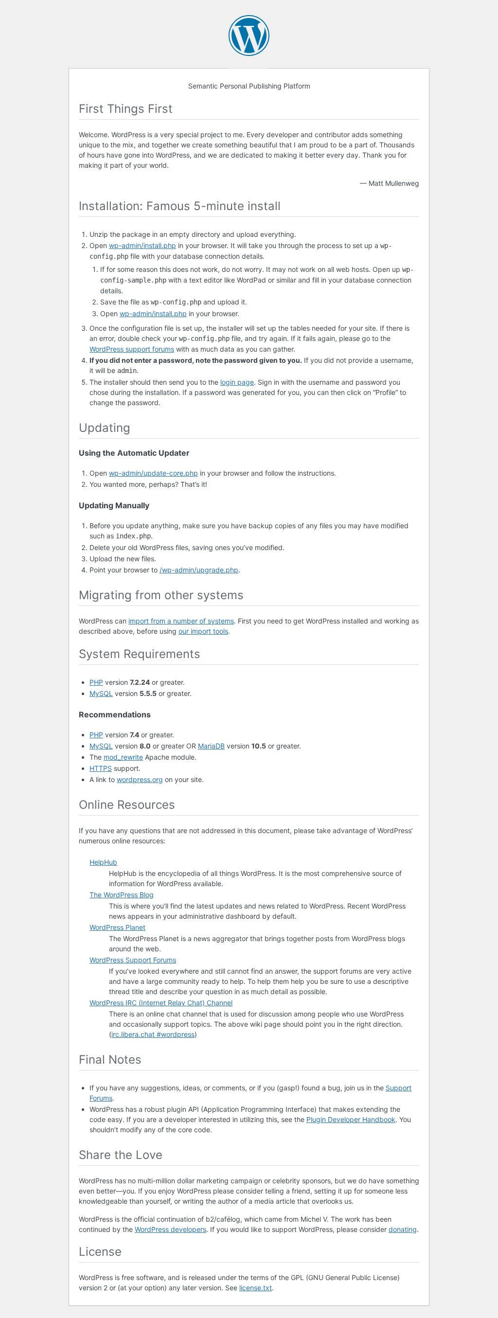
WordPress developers (170, 1229)
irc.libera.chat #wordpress (153, 1034)
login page (237, 382)
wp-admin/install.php (142, 245)
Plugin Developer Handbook (350, 1119)
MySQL (101, 693)
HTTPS (100, 768)
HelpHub (103, 862)
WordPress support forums (131, 349)
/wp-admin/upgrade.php (199, 570)
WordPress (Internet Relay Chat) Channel (160, 1002)
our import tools (203, 631)
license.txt (255, 1287)
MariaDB (211, 746)
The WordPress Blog (121, 895)
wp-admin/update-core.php (153, 473)
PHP (96, 682)
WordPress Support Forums (132, 960)
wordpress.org (140, 779)
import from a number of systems (181, 621)
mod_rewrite (123, 757)
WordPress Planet (117, 927)
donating (403, 1229)
